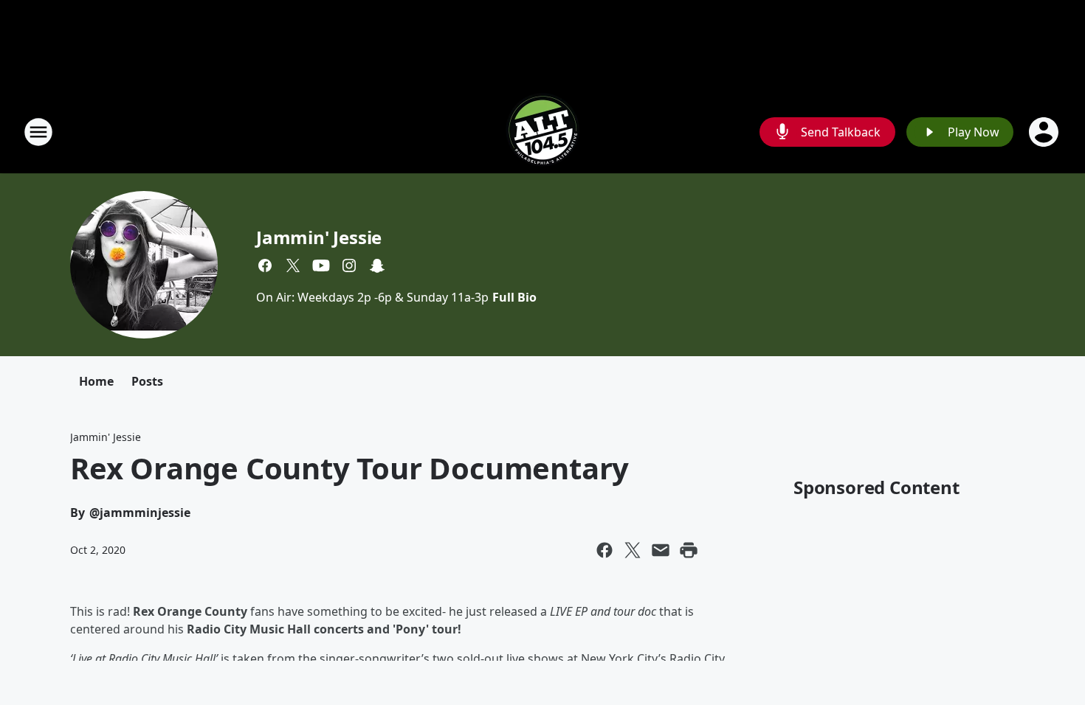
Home (96, 381)
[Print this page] (688, 550)
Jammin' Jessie (319, 237)
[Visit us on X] (293, 265)
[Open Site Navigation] (38, 132)
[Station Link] (542, 131)
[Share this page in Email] (660, 550)
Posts (147, 381)
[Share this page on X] (632, 550)
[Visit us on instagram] (349, 265)
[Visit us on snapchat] (377, 265)
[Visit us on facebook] (265, 265)
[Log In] (1045, 132)
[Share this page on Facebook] (604, 550)
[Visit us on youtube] (321, 265)
